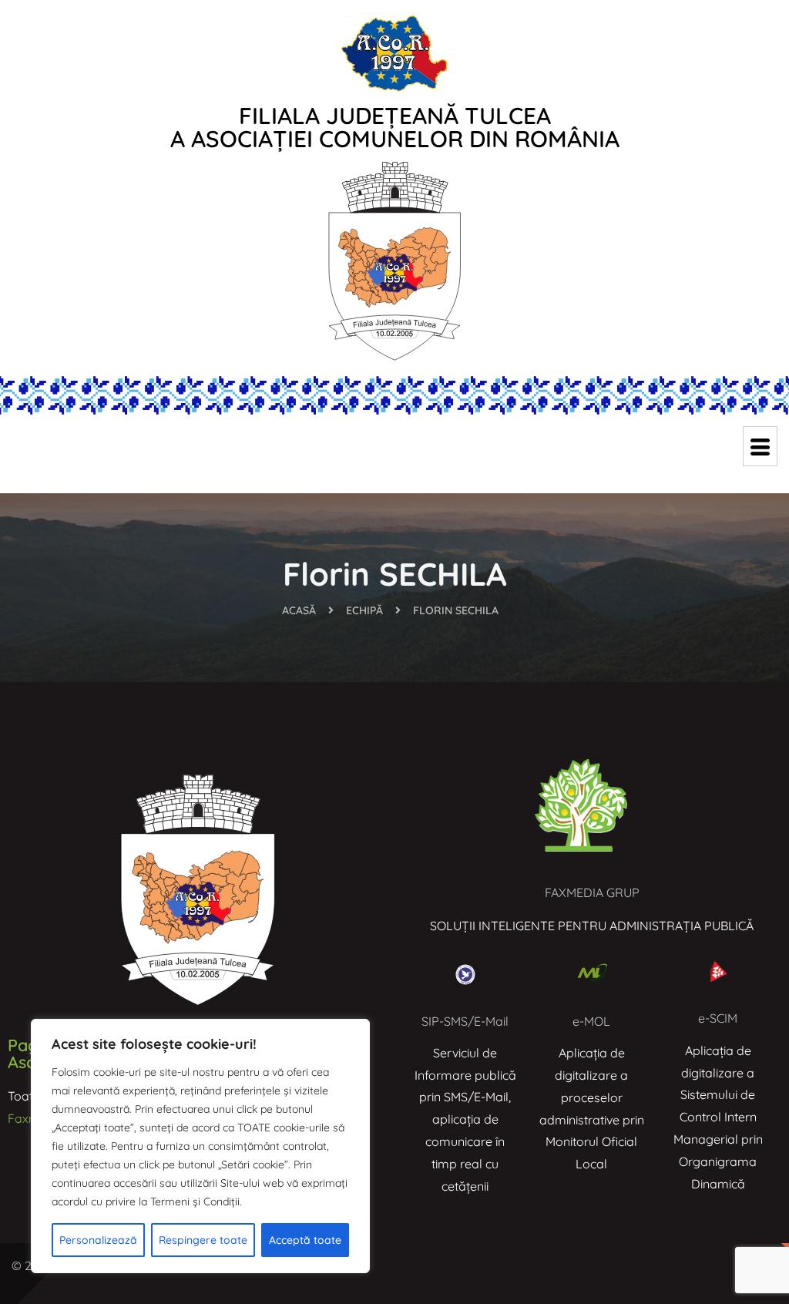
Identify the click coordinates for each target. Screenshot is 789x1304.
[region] (200, 1146)
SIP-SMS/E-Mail (465, 1021)
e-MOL (591, 1021)
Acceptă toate (305, 1240)
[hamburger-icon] (760, 446)
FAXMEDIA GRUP (592, 892)
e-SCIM (717, 1018)
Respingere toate (203, 1240)
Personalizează (98, 1240)
